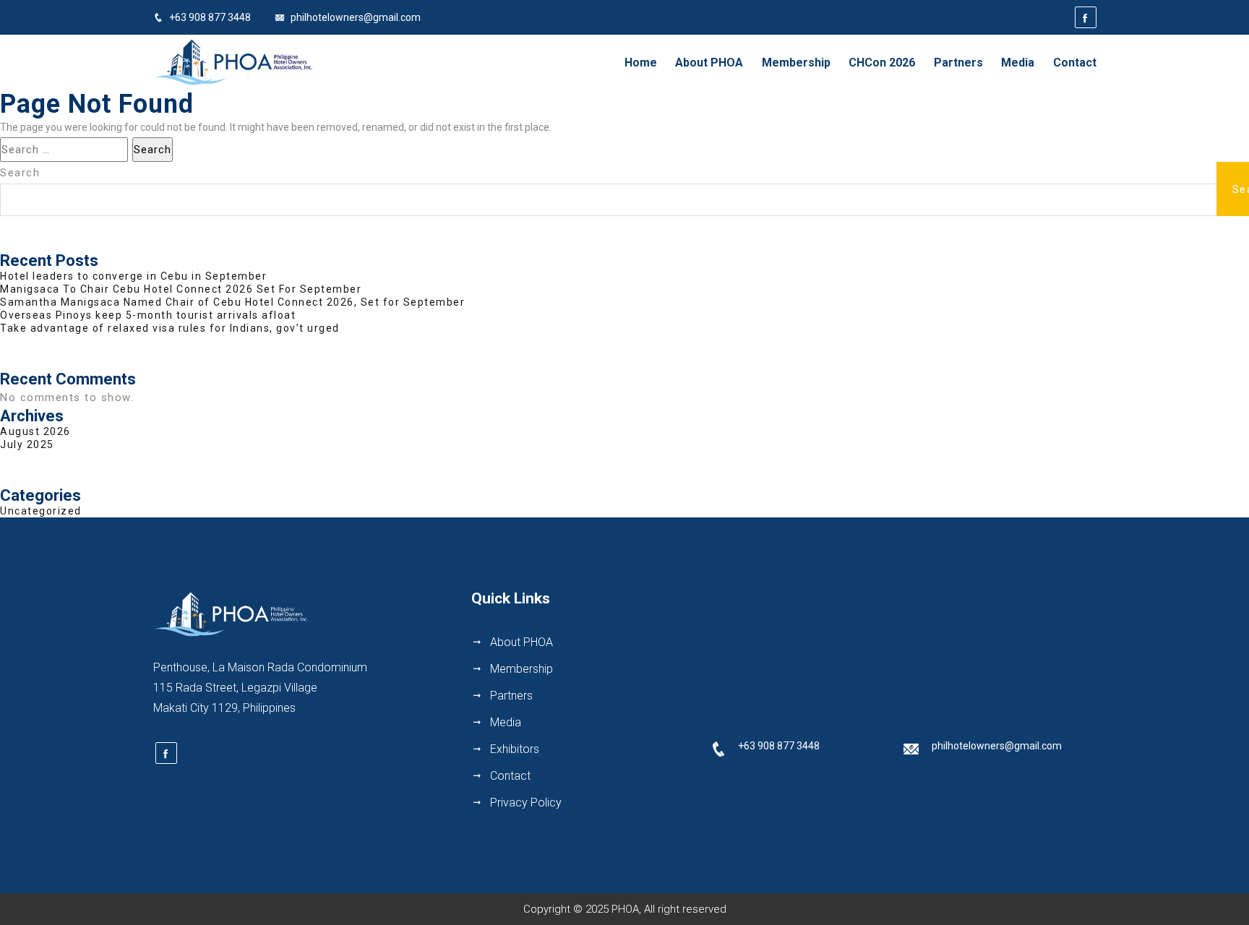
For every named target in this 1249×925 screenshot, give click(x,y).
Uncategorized (41, 511)
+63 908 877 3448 (210, 17)
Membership (796, 62)
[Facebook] (1085, 17)
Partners (958, 62)
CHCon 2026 (882, 62)
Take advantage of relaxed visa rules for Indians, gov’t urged (170, 328)
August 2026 (35, 431)
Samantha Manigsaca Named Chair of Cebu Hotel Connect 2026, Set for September (232, 302)
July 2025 (27, 444)
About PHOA (709, 62)
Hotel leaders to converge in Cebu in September (133, 276)
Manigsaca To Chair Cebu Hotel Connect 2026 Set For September (180, 289)
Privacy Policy (526, 802)
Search (20, 172)
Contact (1074, 62)
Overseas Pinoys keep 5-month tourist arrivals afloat (148, 315)
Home (640, 62)
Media (1017, 62)
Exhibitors (514, 749)
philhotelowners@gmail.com (356, 17)
